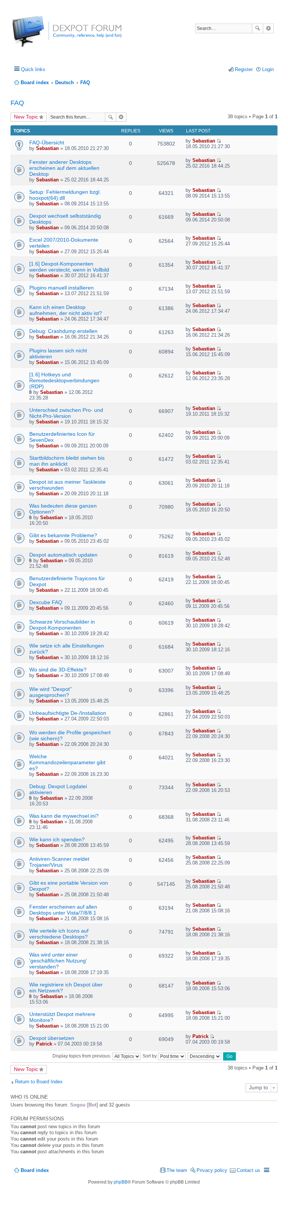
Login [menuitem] (268, 69)
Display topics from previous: (82, 1056)
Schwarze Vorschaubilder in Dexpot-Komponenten (62, 625)
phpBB (121, 1182)
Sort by (150, 1056)
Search (257, 28)
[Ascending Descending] (205, 1056)
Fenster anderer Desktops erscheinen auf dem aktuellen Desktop (64, 168)
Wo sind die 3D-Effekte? (58, 670)
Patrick (44, 1044)
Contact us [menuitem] (248, 1170)
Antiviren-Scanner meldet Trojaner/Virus (59, 862)
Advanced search (268, 28)
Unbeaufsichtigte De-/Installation (67, 713)
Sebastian (47, 148)
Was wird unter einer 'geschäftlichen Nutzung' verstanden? (58, 961)
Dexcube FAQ (45, 602)
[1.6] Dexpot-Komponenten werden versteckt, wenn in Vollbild (69, 267)
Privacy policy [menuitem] (211, 1170)
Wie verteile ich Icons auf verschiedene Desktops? (58, 934)
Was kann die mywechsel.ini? (64, 816)
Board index (35, 1170)
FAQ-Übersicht (46, 143)
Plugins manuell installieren (61, 288)
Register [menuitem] (244, 69)
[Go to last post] (219, 141)
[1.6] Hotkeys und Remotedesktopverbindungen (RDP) (64, 380)
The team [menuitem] (176, 1170)
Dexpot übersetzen (51, 1038)
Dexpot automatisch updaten (63, 555)
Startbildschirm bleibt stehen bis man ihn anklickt (67, 461)
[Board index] (40, 35)
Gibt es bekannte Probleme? (63, 535)
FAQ (17, 103)
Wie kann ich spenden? (57, 839)
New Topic (26, 117)
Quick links (33, 69)
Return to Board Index (39, 1081)
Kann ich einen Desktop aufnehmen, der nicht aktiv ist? (65, 310)
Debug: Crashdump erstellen (63, 331)
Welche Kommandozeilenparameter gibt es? (67, 762)
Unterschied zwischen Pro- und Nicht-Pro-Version (66, 413)
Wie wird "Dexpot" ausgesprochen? (50, 692)
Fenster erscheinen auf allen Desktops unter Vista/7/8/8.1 (63, 910)
